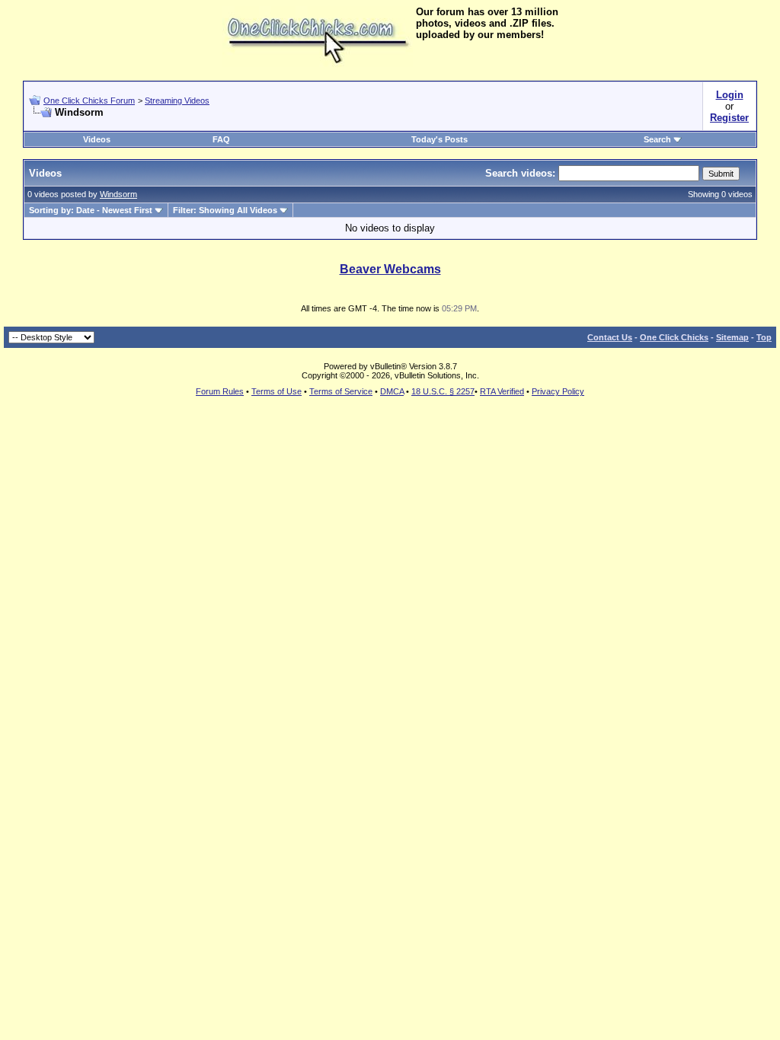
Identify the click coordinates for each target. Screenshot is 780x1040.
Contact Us (609, 337)
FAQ (221, 139)
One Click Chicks (674, 337)
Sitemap (732, 337)
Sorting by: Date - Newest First (90, 210)
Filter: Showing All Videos (225, 210)
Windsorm (118, 194)
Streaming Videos (177, 100)
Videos (96, 139)
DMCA (392, 391)
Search (657, 139)
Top (764, 337)
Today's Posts (439, 139)
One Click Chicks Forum (89, 100)
